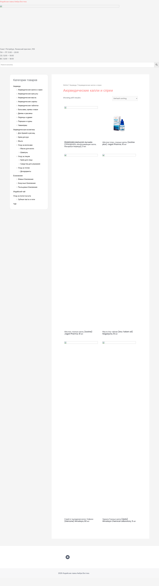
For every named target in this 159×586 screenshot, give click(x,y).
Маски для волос (27, 148)
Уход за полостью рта (22, 196)
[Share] (11, 580)
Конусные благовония (27, 183)
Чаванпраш (22, 125)
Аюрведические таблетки (28, 105)
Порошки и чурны (25, 121)
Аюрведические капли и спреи (30, 89)
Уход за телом (24, 168)
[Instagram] (68, 557)
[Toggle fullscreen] (19, 580)
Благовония (18, 175)
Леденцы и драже (25, 117)
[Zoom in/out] (27, 580)
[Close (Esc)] (3, 580)
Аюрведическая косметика (24, 129)
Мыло (20, 141)
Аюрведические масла (27, 97)
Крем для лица (26, 160)
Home (65, 85)
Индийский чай (19, 191)
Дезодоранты (25, 171)
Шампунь (24, 152)
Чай (14, 204)
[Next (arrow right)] (11, 584)
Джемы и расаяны (25, 113)
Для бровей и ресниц (26, 133)
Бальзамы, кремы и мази (28, 109)
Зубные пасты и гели (26, 199)
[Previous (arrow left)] (3, 584)
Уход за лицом (24, 156)
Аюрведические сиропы (27, 101)
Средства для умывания (30, 164)
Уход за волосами (25, 145)
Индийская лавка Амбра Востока (13, 1)
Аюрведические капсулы (28, 93)
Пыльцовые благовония (27, 187)
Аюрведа (16, 86)
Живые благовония (25, 179)
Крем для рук (23, 137)
